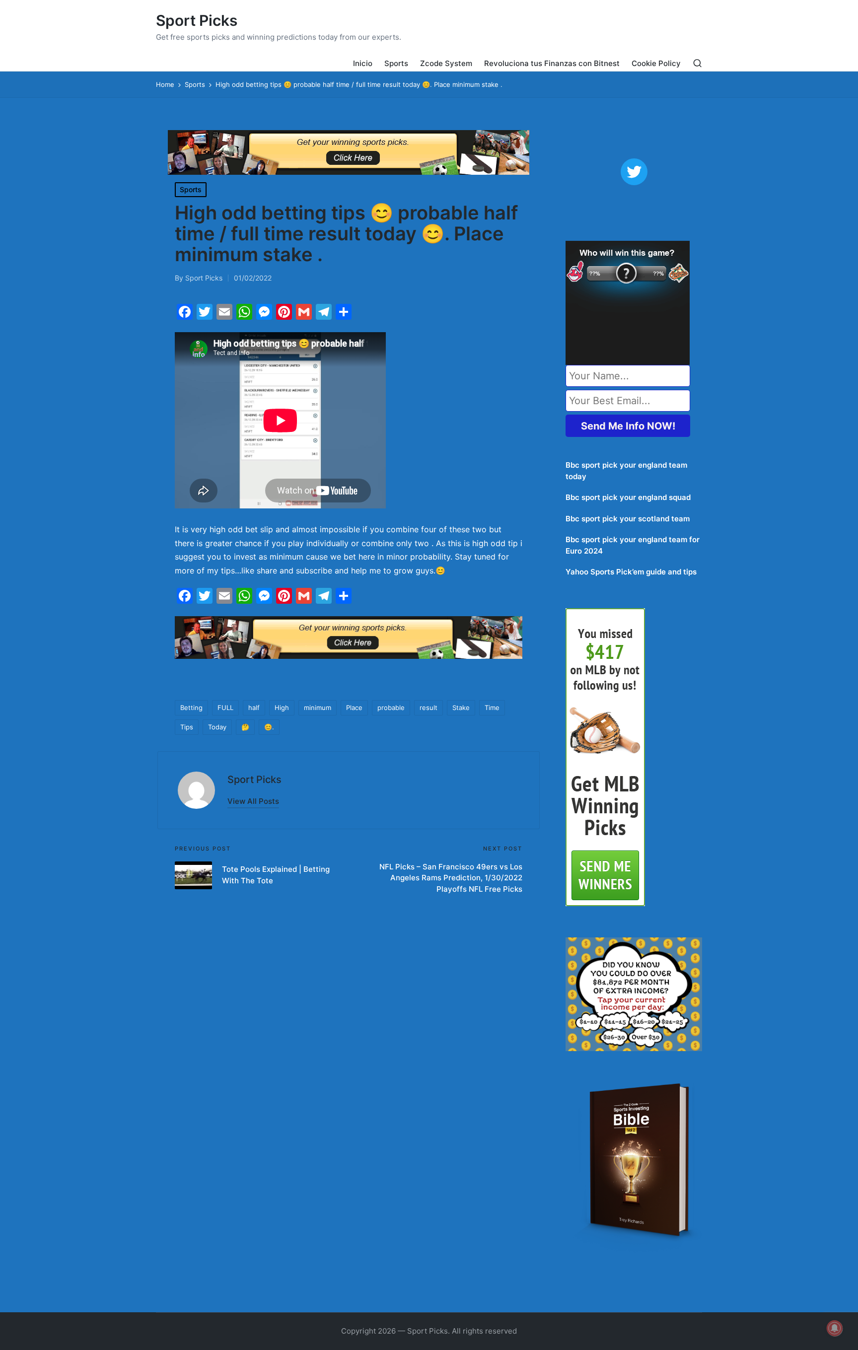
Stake (461, 707)
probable (391, 707)
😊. (269, 727)
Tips (186, 727)
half (254, 707)
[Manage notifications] (835, 1328)
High (282, 707)
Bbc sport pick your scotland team (628, 518)
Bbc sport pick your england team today (626, 470)
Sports (191, 189)
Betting (191, 707)
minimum (317, 707)
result (428, 707)
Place (354, 707)
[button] (253, 801)
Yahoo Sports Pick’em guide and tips (631, 571)
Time (492, 707)
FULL (225, 707)
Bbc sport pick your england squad (628, 497)
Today (217, 727)
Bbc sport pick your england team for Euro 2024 (633, 545)
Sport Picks (196, 20)
